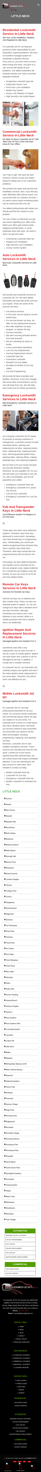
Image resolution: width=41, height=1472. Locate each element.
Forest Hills (10, 943)
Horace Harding (12, 995)
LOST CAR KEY (10, 1244)
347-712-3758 (23, 1311)
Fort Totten (10, 954)
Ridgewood (10, 1121)
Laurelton (9, 1035)
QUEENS (21, 1393)
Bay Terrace (10, 810)
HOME (22, 1326)
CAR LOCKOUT (10, 1253)
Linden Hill (10, 1041)
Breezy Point (11, 862)
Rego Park (10, 1110)
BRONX (21, 1390)
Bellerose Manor (12, 845)
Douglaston (10, 902)
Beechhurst (10, 827)
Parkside (9, 1093)
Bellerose (9, 839)
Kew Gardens (11, 1018)
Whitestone (10, 1202)
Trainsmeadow (11, 1185)
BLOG (21, 1333)
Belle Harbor (11, 833)
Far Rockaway (11, 925)
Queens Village (12, 1104)
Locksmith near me (22, 1367)
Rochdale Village (12, 1133)
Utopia (8, 1191)
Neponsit (9, 1075)
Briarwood (10, 868)
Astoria (8, 804)
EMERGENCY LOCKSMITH (21, 1364)
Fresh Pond (10, 966)
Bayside (9, 816)
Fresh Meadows (12, 960)
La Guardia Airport (13, 1029)
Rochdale (9, 1127)
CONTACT (21, 1336)
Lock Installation (12, 1269)
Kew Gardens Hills (13, 1023)
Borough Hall (11, 856)
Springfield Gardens (13, 1173)
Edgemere (10, 914)
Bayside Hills (11, 822)
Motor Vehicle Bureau (14, 1070)
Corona (8, 897)
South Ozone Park (13, 1168)
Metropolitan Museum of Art (16, 1064)
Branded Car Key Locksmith (16, 1235)
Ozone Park (10, 1087)
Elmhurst (9, 920)
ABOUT (21, 1330)
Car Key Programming (14, 1240)
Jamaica (9, 1012)
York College (11, 1220)
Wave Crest (10, 1196)
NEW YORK (21, 1387)
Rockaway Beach (12, 1139)
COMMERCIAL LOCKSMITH (21, 1361)
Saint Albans (11, 1162)
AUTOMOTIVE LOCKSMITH (21, 1355)
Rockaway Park (12, 1145)
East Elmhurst (11, 908)
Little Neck (10, 1047)
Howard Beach (11, 1000)
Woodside (10, 1214)
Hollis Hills (10, 989)
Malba (8, 1052)
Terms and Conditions (22, 1342)
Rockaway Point (12, 1150)
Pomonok (9, 1098)
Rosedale (9, 1156)
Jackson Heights (12, 1006)
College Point (11, 891)
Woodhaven (10, 1208)
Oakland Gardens (12, 1081)
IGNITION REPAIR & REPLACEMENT (17, 1257)
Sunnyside (10, 1179)
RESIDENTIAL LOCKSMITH (21, 1358)
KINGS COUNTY (22, 1380)
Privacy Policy (21, 1339)
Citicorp (9, 885)
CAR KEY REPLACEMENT (14, 1248)
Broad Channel (11, 874)
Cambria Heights (12, 879)
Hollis (8, 983)
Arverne (9, 799)
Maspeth (9, 1058)
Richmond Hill (11, 1116)
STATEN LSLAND (21, 1383)
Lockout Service (12, 1273)
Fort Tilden (10, 949)
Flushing (9, 937)
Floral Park (10, 931)
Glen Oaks (10, 972)
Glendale (9, 977)
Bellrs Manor (11, 850)
